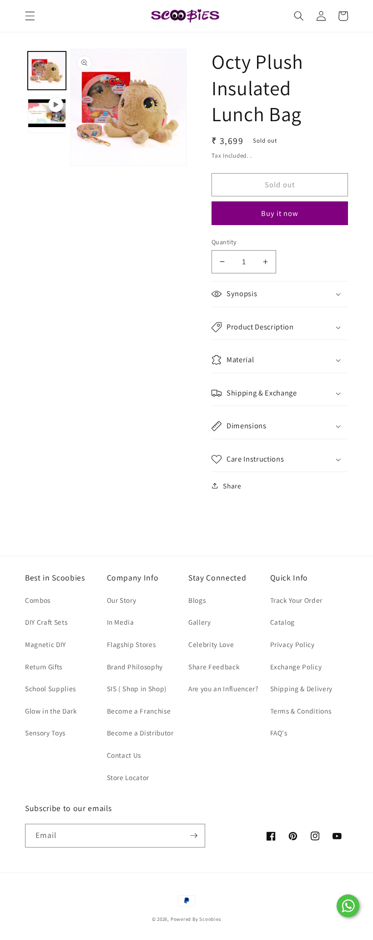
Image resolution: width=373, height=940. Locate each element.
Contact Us (124, 755)
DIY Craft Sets (46, 622)
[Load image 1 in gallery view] (47, 70)
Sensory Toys (45, 732)
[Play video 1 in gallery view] (47, 114)
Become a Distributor (140, 732)
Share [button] (232, 485)
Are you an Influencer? (223, 688)
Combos (37, 600)
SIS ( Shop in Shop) (137, 688)
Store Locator (128, 777)
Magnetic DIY (45, 644)
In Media (120, 622)
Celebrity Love (211, 644)
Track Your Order (296, 600)
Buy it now (280, 213)
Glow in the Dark (51, 710)
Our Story (121, 600)
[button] (30, 16)
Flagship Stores (131, 644)
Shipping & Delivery (301, 688)
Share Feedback (214, 666)
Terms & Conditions (301, 710)
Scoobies (210, 919)
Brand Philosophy (135, 666)
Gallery (199, 622)
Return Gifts (43, 666)
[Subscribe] (194, 836)
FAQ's (278, 732)
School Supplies (50, 688)
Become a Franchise (139, 710)
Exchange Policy (296, 666)
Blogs (197, 600)
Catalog (282, 622)
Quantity (224, 241)
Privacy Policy (292, 644)
